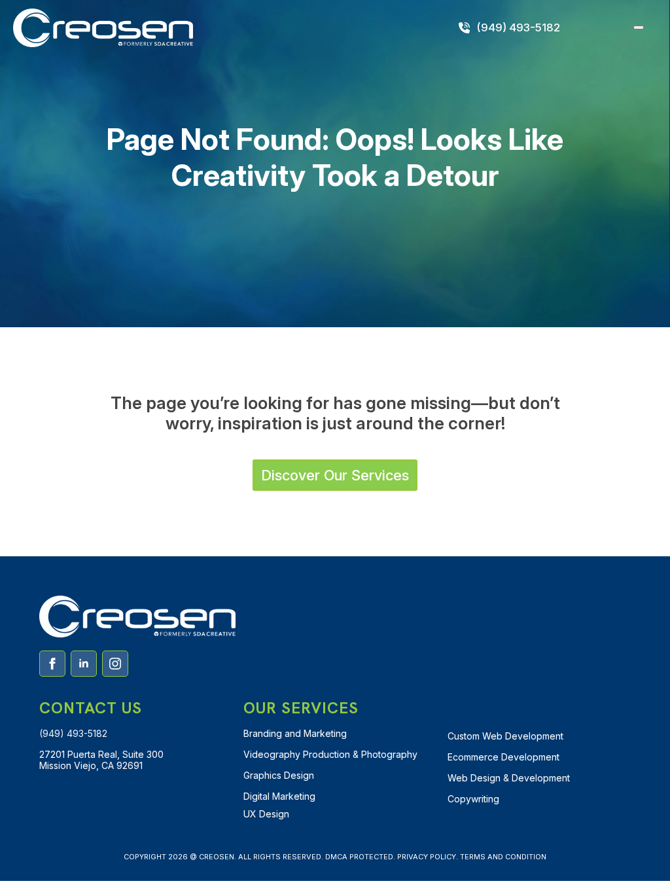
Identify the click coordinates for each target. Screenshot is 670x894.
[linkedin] (84, 664)
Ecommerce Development (503, 756)
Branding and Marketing (295, 733)
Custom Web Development (505, 736)
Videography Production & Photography (330, 754)
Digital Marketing (279, 796)
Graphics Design (278, 775)
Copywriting (473, 798)
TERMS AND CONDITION (503, 856)
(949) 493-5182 (73, 733)
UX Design (266, 813)
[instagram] (115, 664)
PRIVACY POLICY (426, 856)
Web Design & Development (509, 777)
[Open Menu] (638, 27)
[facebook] (52, 664)
